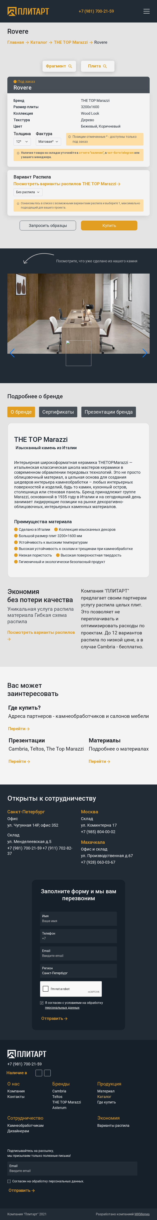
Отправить (52, 1018)
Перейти (17, 728)
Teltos (57, 1096)
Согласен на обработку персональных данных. (48, 1181)
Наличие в (17, 1072)
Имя (45, 916)
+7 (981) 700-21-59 (96, 11)
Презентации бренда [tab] (109, 412)
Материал (105, 1091)
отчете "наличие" (91, 152)
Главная (15, 42)
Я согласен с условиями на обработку (74, 1005)
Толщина (22, 133)
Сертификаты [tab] (58, 412)
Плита (94, 66)
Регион (47, 968)
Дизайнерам (18, 1131)
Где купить (106, 1102)
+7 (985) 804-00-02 (98, 831)
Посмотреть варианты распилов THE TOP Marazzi (65, 183)
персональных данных (62, 1008)
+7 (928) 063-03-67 (98, 862)
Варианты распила (113, 1125)
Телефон (48, 933)
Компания (16, 1091)
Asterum (59, 1108)
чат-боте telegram (120, 152)
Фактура (44, 133)
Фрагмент (56, 66)
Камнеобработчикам (25, 1125)
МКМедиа (142, 1214)
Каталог (38, 42)
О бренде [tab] (21, 412)
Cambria (59, 1091)
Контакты (16, 1096)
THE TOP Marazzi (71, 42)
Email (46, 951)
